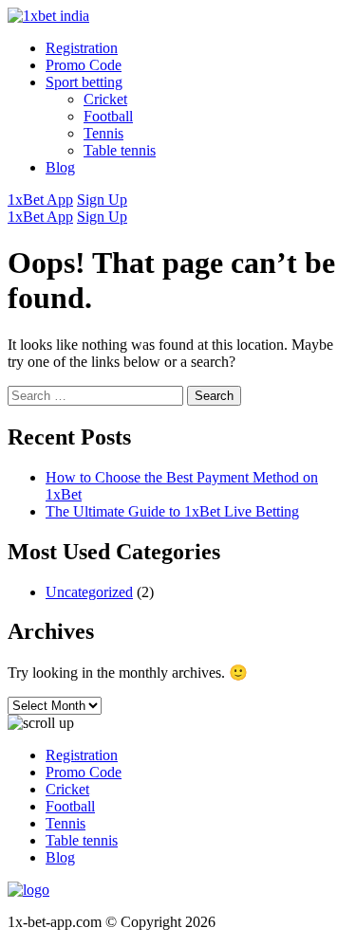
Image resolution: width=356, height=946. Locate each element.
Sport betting (84, 82)
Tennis (103, 133)
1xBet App (40, 199)
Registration (82, 48)
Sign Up (102, 199)
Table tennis (120, 150)
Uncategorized (89, 592)
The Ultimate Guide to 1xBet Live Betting (172, 511)
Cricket (105, 99)
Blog (60, 167)
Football (108, 116)
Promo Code (84, 65)
